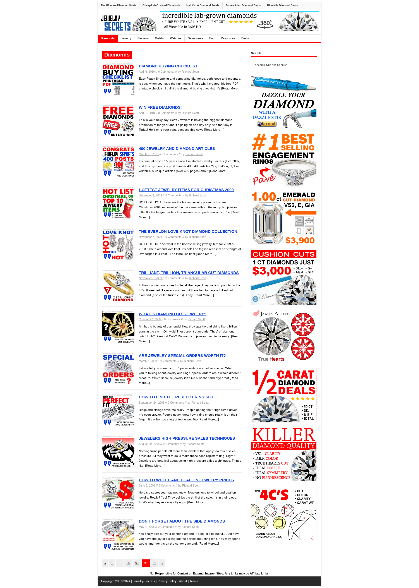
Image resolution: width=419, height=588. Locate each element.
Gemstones (195, 38)
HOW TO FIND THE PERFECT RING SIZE (176, 397)
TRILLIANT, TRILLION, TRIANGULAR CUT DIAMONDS (189, 273)
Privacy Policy (167, 581)
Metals (159, 38)
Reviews (143, 38)
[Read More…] (231, 88)
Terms (194, 581)
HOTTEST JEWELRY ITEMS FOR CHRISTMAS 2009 (186, 190)
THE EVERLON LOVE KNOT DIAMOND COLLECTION (188, 231)
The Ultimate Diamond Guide (118, 5)
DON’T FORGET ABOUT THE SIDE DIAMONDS (182, 521)
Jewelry (126, 38)
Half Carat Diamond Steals (202, 5)
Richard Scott (190, 71)
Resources (228, 38)
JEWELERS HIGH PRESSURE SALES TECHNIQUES (187, 438)
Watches (175, 38)
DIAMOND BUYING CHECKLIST (168, 66)
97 (137, 563)
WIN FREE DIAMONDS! (160, 107)
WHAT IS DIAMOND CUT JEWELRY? (172, 314)
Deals (245, 38)
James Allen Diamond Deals (243, 5)
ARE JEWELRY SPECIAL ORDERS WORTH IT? (182, 355)
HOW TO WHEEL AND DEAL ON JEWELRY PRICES (186, 480)
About (183, 581)
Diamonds (108, 38)
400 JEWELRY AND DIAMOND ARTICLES (177, 148)
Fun (212, 38)
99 (154, 563)
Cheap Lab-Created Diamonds (161, 5)
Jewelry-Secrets (144, 581)
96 (128, 563)
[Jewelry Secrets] (129, 30)
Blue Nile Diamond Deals (282, 5)
